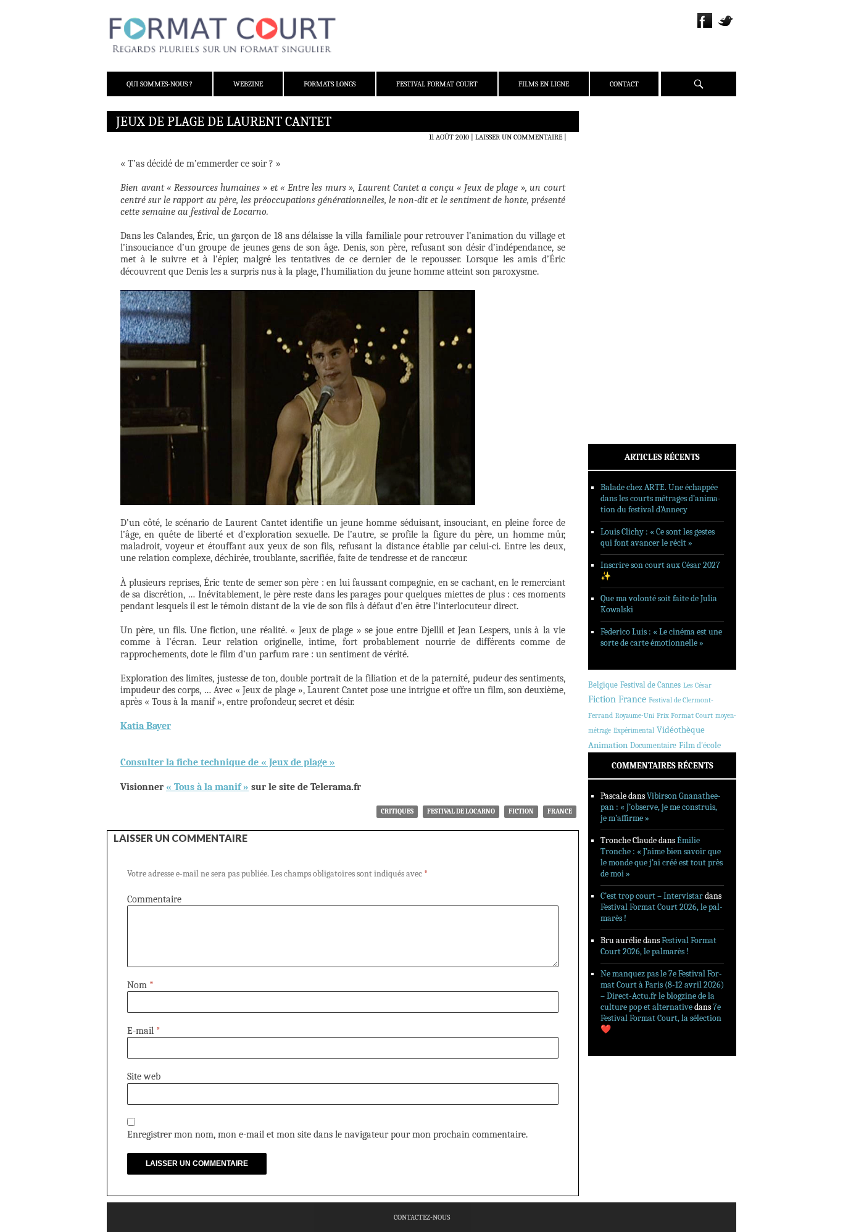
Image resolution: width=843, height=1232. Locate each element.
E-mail (143, 1030)
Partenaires (626, 198)
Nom (140, 985)
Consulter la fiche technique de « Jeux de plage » (227, 762)
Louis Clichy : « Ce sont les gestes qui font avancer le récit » (657, 537)
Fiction (521, 811)
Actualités (624, 236)
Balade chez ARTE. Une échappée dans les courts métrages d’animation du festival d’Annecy (660, 498)
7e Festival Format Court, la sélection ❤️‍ (660, 1018)
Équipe (616, 166)
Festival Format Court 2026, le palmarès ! (658, 946)
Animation (608, 745)
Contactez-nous (422, 1217)
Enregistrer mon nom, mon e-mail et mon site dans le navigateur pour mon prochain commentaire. (327, 1134)
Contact (624, 84)
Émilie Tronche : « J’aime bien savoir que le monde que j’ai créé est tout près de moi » (661, 857)
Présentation (628, 150)
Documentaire (653, 745)
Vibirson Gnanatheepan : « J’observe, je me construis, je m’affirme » (660, 807)
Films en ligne (543, 84)
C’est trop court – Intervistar (651, 896)
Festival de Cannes (650, 684)
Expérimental (633, 730)
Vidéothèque (681, 730)
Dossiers (619, 268)
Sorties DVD (626, 316)
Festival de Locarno (461, 811)
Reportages (624, 300)
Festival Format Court (437, 84)
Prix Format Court (685, 715)
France (559, 811)
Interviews (625, 284)
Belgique (603, 684)
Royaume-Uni (634, 716)
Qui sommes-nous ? (160, 84)
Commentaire (154, 899)
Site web (143, 1076)
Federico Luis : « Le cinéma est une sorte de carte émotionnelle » (661, 637)
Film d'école (700, 745)
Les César (697, 685)
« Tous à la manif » (207, 787)
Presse (616, 182)
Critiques (397, 811)
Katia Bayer (145, 725)
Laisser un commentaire (518, 137)
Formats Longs (329, 84)
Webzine (248, 84)
